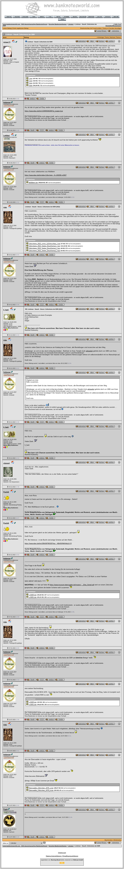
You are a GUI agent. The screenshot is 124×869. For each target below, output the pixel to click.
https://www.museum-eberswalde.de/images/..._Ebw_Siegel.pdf (72, 585)
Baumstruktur (109, 840)
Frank (5, 809)
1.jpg (30, 78)
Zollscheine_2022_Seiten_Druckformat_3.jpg (44, 251)
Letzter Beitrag (7, 28)
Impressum (62, 853)
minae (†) (6, 42)
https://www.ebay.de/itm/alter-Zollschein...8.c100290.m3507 (45, 175)
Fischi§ (6, 492)
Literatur (71, 24)
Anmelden (109, 25)
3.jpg (30, 83)
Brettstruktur (117, 840)
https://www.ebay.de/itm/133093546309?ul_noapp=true (44, 111)
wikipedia (89, 351)
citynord (6, 463)
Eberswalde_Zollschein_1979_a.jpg (41, 788)
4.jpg (30, 85)
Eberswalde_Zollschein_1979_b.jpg (41, 790)
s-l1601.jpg (32, 597)
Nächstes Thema (115, 37)
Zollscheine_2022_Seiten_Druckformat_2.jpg (44, 248)
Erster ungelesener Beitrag (20, 28)
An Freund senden (95, 28)
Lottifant (6, 135)
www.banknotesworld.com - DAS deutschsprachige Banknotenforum (25, 24)
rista (5, 207)
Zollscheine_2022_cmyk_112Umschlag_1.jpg (44, 244)
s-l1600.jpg (32, 595)
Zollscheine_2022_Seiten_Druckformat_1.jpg (44, 246)
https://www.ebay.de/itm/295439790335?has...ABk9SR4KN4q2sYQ (48, 543)
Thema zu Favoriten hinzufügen (111, 28)
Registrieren (117, 25)
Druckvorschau (84, 28)
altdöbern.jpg (33, 182)
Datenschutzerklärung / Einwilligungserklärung (62, 856)
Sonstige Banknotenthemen (58, 24)
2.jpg (30, 81)
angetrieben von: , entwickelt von (62, 860)
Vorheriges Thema (103, 37)
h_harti (6, 310)
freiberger (7, 102)
